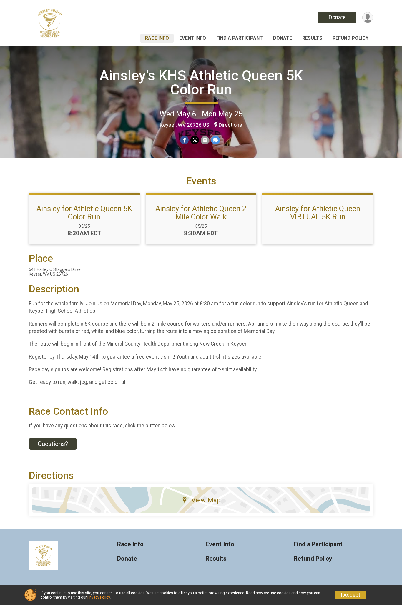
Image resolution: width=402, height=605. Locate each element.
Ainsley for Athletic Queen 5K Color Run (84, 212)
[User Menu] (367, 17)
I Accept (350, 595)
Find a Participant (239, 38)
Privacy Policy (98, 597)
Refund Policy (350, 38)
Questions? (53, 443)
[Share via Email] (205, 140)
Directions (230, 125)
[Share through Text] (215, 140)
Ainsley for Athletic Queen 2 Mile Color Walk (200, 212)
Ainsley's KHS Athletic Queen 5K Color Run (201, 82)
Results (312, 38)
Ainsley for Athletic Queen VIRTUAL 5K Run (317, 212)
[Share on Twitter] (194, 140)
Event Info (192, 38)
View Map (206, 500)
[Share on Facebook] (184, 140)
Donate (337, 17)
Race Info (157, 38)
